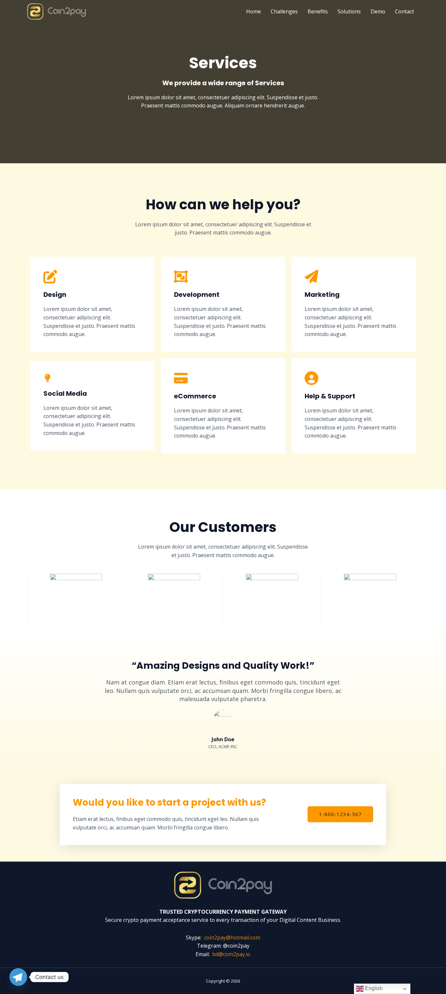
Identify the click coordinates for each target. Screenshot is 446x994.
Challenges (284, 11)
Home (253, 11)
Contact (404, 11)
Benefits (318, 11)
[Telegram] (18, 977)
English (373, 988)
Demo (378, 11)
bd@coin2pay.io (231, 954)
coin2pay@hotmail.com (232, 937)
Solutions (349, 11)
